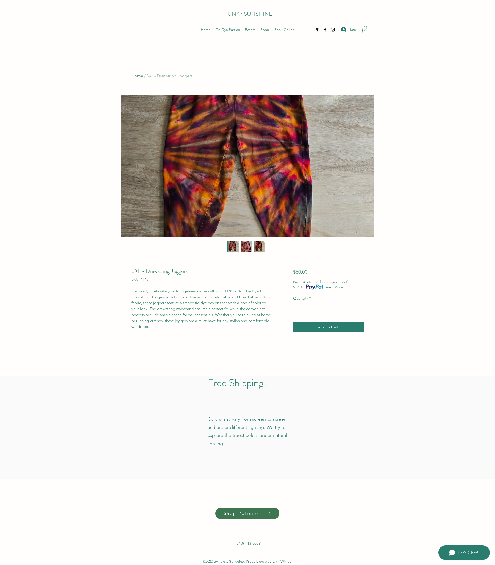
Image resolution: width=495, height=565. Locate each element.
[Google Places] (317, 29)
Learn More (333, 287)
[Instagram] (332, 29)
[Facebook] (325, 29)
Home (137, 75)
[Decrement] (297, 309)
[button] (365, 29)
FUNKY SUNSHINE (248, 14)
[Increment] (312, 309)
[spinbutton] (305, 309)
